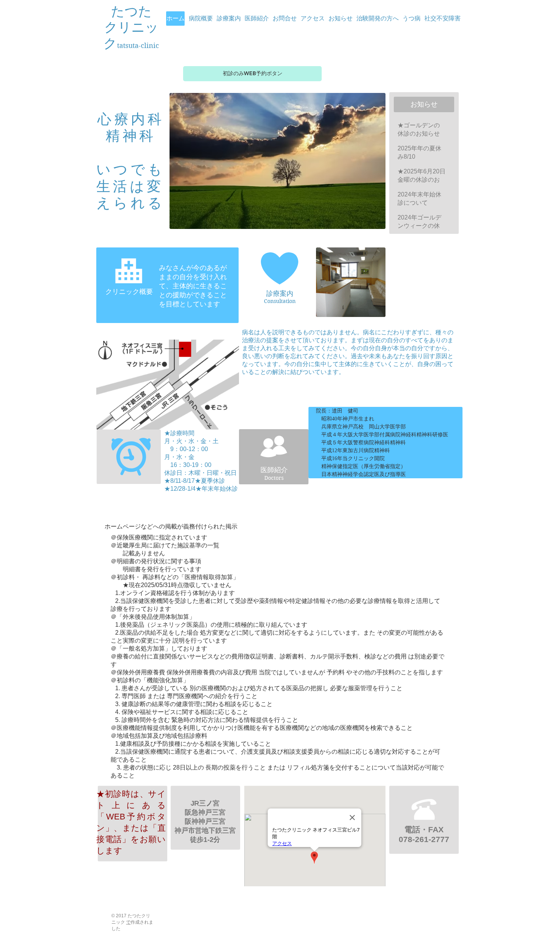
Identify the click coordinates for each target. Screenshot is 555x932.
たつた (131, 11)
